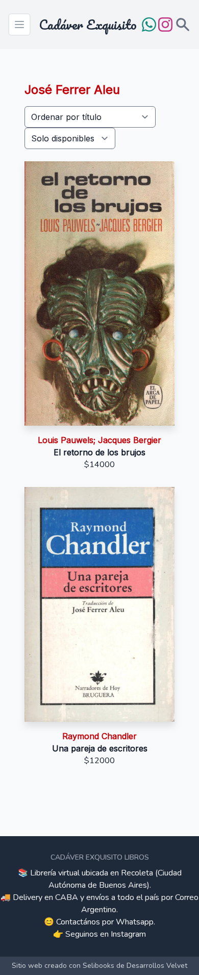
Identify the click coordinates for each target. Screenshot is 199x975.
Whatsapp (135, 922)
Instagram (128, 934)
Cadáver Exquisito (88, 24)
